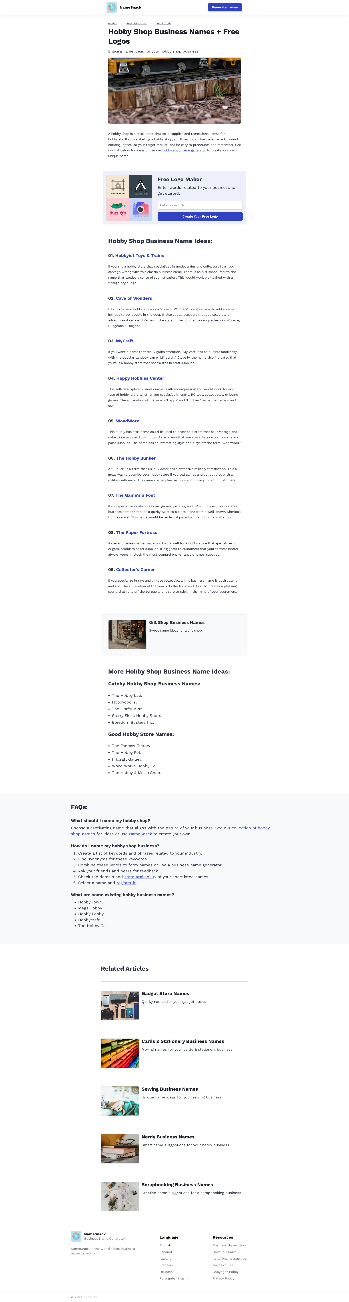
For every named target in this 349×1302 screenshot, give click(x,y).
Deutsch (166, 1272)
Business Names (137, 23)
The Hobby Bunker (136, 458)
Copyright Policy (225, 1272)
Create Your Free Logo (200, 216)
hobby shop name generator (184, 150)
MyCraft (124, 340)
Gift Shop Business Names (177, 622)
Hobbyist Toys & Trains (139, 255)
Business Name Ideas (229, 1245)
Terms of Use (223, 1265)
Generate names (225, 7)
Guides (112, 23)
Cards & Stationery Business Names (183, 1041)
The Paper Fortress (136, 532)
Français (166, 1265)
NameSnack (140, 834)
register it (126, 883)
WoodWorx (127, 420)
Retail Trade (164, 23)
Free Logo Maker (180, 179)
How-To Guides (224, 1252)
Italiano (166, 1258)
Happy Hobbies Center (140, 378)
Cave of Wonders (134, 298)
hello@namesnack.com (231, 1258)
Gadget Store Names (165, 993)
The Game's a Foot (135, 495)
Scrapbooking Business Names (177, 1184)
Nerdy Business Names (168, 1137)
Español (166, 1252)
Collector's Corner (135, 569)
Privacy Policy (223, 1278)
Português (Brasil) (174, 1278)
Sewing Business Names (170, 1089)
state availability (140, 877)
